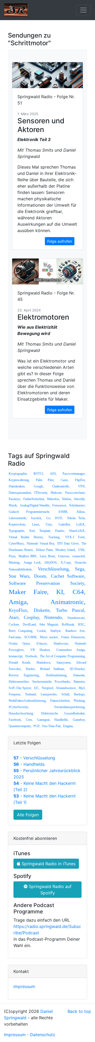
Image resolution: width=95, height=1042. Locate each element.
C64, (79, 591)
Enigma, (68, 726)
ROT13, (39, 473)
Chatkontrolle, (61, 486)
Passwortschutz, (75, 493)
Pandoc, (60, 531)
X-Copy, (66, 562)
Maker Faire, (29, 591)
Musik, (13, 505)
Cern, (29, 720)
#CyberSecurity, (19, 707)
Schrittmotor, (77, 505)
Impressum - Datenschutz (29, 1034)
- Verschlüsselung (34, 757)
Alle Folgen (28, 814)
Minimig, (14, 562)
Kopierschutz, (17, 524)
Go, (48, 518)
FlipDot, (80, 480)
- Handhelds (29, 764)
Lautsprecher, (49, 694)
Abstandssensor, (66, 688)
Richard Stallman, (52, 669)
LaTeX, (81, 524)
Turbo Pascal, (71, 610)
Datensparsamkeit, (20, 493)
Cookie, (42, 631)
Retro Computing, (21, 631)
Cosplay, (32, 617)
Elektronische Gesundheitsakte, (63, 713)
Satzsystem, (63, 662)
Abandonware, (76, 618)
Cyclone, (14, 624)
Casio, (65, 480)
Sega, (80, 569)
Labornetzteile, (18, 518)
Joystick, (36, 518)
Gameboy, (79, 720)
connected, (79, 556)
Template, (45, 531)
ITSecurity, (41, 493)
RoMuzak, (68, 624)
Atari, (14, 617)
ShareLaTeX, (77, 531)
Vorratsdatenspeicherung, (70, 707)
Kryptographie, (18, 473)
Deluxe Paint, (44, 550)
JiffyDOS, (51, 562)
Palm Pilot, (45, 480)
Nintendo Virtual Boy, (41, 543)
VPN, (82, 486)
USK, (82, 550)
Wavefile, (80, 499)
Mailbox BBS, (27, 556)
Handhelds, (61, 720)
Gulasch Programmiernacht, (29, 512)
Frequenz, (15, 694)
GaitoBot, (65, 524)
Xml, (32, 531)
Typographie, (17, 531)
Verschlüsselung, (54, 569)
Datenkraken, (17, 486)
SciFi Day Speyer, (20, 688)
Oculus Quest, (20, 643)
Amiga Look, (32, 562)
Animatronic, (68, 601)
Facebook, (15, 720)
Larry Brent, (48, 556)
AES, (53, 473)
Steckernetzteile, (42, 681)
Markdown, (43, 662)
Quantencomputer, (20, 726)
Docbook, (31, 656)
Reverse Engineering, (24, 675)
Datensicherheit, (60, 701)
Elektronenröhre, (19, 681)
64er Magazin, (49, 624)
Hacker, (31, 669)
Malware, (57, 493)
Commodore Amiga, (71, 650)
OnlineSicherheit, (34, 499)
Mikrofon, (53, 499)
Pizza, (12, 556)
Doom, (40, 576)
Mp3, (82, 688)
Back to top (79, 1011)
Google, (39, 486)
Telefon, (67, 499)
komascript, (16, 656)
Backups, (80, 694)
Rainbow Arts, (75, 631)
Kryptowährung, (19, 480)
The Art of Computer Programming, (63, 656)
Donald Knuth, (20, 662)
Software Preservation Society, (47, 583)
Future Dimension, (73, 637)
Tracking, (54, 537)
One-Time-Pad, (51, 726)
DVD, (59, 518)
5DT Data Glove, (68, 543)
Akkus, (81, 512)
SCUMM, (30, 637)
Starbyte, (55, 631)
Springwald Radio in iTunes (47, 863)
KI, (60, 591)
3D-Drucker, (77, 669)
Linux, (36, 524)
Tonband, (31, 694)
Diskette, (42, 610)
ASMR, (63, 512)
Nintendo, (53, 617)
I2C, (37, 688)
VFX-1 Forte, (75, 537)
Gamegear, (43, 720)
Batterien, (80, 681)
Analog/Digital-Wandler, (35, 505)
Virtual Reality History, (26, 537)
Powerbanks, (63, 681)
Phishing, (80, 701)
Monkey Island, (65, 550)
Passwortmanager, (74, 473)
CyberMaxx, (17, 543)
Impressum (24, 986)
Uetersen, (64, 556)
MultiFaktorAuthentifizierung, (27, 701)
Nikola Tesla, (76, 518)
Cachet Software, (68, 576)
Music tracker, (49, 637)
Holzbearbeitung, (56, 675)
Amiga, (18, 601)
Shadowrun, (61, 643)
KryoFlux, (18, 610)
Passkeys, (15, 499)
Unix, (49, 524)
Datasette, (79, 675)
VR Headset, (40, 650)
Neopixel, (48, 688)
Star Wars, (20, 576)
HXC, (82, 624)
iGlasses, (42, 643)
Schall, (65, 694)
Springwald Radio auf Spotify (49, 889)
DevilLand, (30, 624)
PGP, (37, 726)
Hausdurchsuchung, (21, 713)
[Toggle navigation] (83, 10)
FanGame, (15, 637)
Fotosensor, (59, 505)
